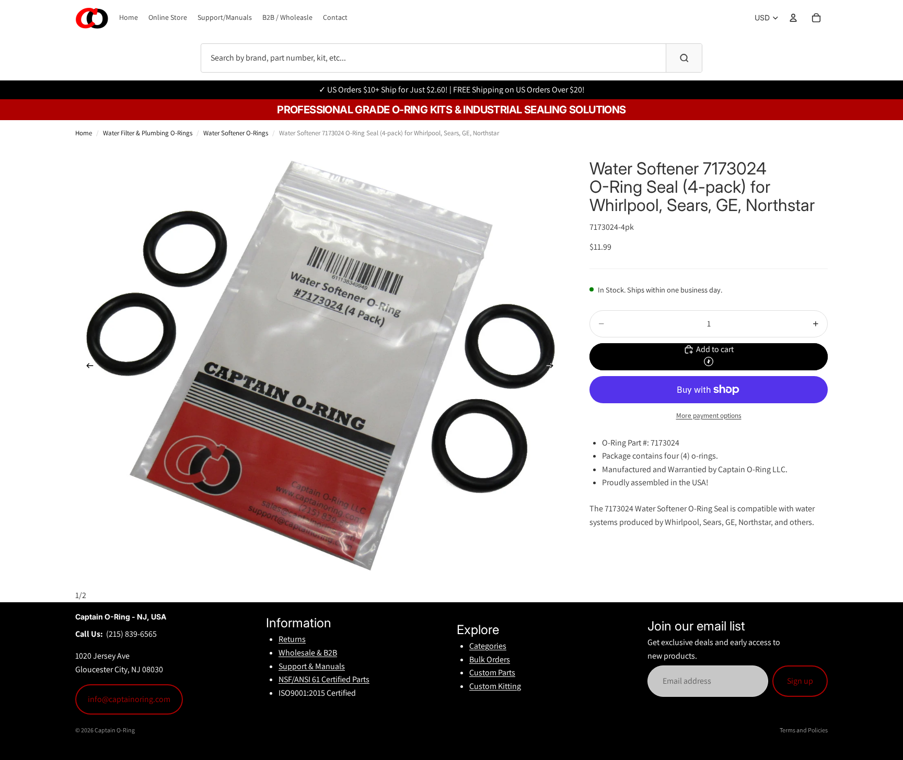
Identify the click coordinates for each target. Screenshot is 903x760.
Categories (487, 645)
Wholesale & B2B (308, 652)
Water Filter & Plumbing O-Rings (147, 132)
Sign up (800, 680)
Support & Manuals (312, 666)
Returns (292, 639)
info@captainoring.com (129, 699)
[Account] (793, 17)
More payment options (709, 415)
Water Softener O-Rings (235, 132)
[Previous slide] (86, 367)
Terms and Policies (804, 730)
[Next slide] (552, 367)
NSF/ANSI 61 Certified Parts (324, 679)
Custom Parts (492, 672)
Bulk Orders (489, 659)
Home (83, 132)
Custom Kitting (495, 686)
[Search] (684, 58)
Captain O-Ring (115, 730)
